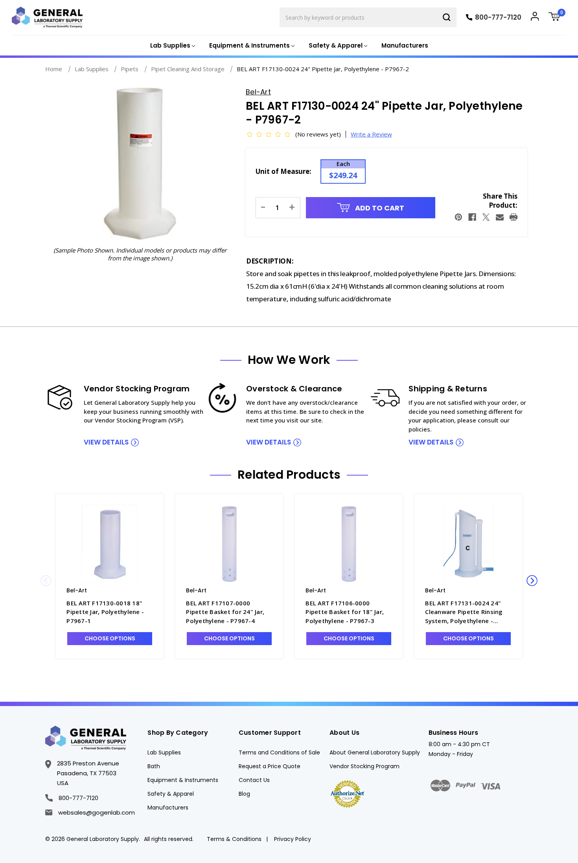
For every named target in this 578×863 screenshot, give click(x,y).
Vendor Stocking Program (364, 766)
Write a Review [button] (371, 134)
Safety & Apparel (170, 794)
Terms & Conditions (234, 839)
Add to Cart (378, 208)
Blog (244, 794)
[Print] (513, 217)
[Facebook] (472, 217)
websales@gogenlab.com (96, 812)
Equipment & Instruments (182, 780)
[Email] (500, 217)
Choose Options (110, 638)
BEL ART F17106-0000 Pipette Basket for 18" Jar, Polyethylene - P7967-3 (345, 612)
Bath (153, 766)
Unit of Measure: (283, 171)
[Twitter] (486, 217)
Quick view (109, 543)
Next (532, 580)
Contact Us (254, 780)
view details (106, 442)
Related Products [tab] (289, 474)
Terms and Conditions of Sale (279, 752)
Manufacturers (404, 45)
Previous (46, 580)
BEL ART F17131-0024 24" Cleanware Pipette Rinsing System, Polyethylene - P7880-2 (464, 612)
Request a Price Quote (269, 766)
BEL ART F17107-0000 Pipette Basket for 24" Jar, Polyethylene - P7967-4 (225, 612)
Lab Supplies (164, 752)
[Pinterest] (458, 217)
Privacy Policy (292, 839)
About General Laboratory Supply (374, 752)
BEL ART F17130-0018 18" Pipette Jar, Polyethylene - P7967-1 (105, 612)
